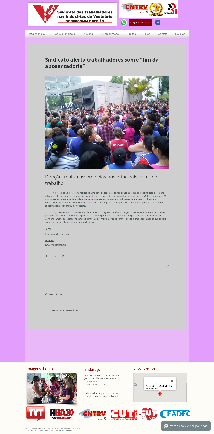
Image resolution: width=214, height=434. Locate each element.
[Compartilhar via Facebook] (46, 255)
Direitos (49, 240)
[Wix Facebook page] (157, 22)
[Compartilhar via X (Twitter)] (55, 255)
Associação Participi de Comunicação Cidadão (66, 429)
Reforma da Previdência (57, 234)
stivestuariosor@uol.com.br (105, 396)
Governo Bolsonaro (55, 244)
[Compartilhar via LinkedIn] (63, 255)
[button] (140, 22)
